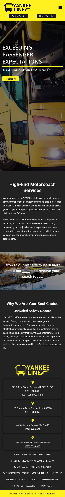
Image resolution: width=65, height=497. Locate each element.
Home (16, 454)
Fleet (48, 454)
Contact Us (10, 78)
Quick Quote (18, 16)
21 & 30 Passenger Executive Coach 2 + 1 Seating (32, 460)
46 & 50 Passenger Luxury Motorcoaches (32, 466)
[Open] (60, 7)
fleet (26, 271)
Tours (24, 454)
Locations (33, 479)
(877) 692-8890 (32, 446)
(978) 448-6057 (32, 429)
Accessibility (31, 485)
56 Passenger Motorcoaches (16, 473)
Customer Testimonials (16, 479)
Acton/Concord (36, 454)
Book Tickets (46, 16)
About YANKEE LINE (40, 473)
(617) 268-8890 (32, 391)
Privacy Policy (46, 485)
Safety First (56, 473)
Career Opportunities (50, 479)
